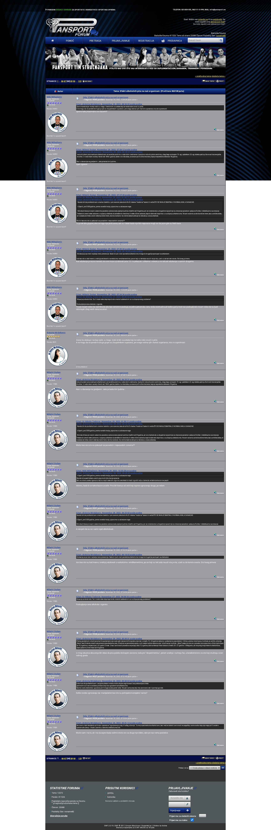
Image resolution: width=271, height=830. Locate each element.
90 (74, 81)
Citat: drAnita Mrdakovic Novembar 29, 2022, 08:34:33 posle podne (109, 104)
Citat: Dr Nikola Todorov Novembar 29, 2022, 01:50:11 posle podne (109, 197)
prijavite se (203, 19)
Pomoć (70, 40)
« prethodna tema (203, 76)
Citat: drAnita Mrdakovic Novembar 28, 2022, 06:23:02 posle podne (110, 200)
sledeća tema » (218, 76)
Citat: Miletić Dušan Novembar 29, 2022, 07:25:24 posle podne (106, 249)
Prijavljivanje (121, 40)
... (60, 81)
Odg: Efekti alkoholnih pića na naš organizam (105, 97)
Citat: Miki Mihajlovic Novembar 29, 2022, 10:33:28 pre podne (106, 471)
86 (62, 81)
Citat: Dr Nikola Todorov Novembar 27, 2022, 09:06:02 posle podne (109, 297)
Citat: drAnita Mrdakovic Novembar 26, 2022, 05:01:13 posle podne (109, 723)
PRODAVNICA (175, 40)
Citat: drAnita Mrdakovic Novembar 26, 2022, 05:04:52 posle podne (109, 681)
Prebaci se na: (183, 768)
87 (65, 81)
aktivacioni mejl (217, 22)
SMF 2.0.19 (108, 826)
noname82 (221, 35)
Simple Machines (132, 826)
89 (71, 81)
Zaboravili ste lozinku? (179, 791)
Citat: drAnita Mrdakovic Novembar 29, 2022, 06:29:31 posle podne (109, 152)
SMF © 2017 (119, 826)
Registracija (146, 40)
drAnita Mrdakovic (56, 332)
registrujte (217, 19)
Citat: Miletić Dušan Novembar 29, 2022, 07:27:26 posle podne (106, 195)
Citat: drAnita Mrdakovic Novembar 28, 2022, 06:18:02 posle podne (109, 251)
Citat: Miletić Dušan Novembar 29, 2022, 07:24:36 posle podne (106, 294)
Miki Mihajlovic (54, 97)
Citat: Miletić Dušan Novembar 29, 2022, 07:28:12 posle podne (106, 149)
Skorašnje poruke (58, 816)
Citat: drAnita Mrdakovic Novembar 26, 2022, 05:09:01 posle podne (109, 638)
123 (79, 81)
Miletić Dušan (54, 372)
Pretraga (95, 40)
